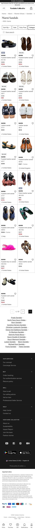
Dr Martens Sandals (16, 332)
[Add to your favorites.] (15, 56)
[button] (31, 8)
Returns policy (8, 381)
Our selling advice (9, 394)
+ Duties (24, 164)
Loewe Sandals (9, 342)
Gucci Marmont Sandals (16, 339)
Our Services (8, 359)
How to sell (7, 391)
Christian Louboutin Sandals (16, 327)
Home (4, 13)
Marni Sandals (23, 342)
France (5, 517)
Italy (19, 518)
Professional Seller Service (12, 400)
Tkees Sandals (24, 346)
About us (6, 423)
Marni (10, 13)
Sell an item (7, 397)
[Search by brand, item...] (4, 8)
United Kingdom (12, 517)
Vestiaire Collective (11, 420)
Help (5, 407)
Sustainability (8, 426)
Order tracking (8, 375)
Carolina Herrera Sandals (16, 325)
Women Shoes (19, 13)
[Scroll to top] (30, 311)
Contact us (7, 413)
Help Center (7, 410)
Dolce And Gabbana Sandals (16, 330)
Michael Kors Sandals (16, 344)
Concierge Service (9, 365)
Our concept (7, 362)
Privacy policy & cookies (17, 466)
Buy (4, 372)
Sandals (29, 13)
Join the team (8, 432)
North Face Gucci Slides (16, 320)
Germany (27, 517)
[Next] (23, 311)
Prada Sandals (16, 318)
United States (21, 517)
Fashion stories (8, 435)
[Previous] (12, 311)
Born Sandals (16, 322)
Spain (15, 518)
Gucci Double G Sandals (16, 337)
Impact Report (8, 429)
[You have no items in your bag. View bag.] (31, 8)
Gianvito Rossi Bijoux (16, 334)
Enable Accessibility (17, 1)
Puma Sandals (11, 346)
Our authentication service (12, 378)
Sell (4, 388)
